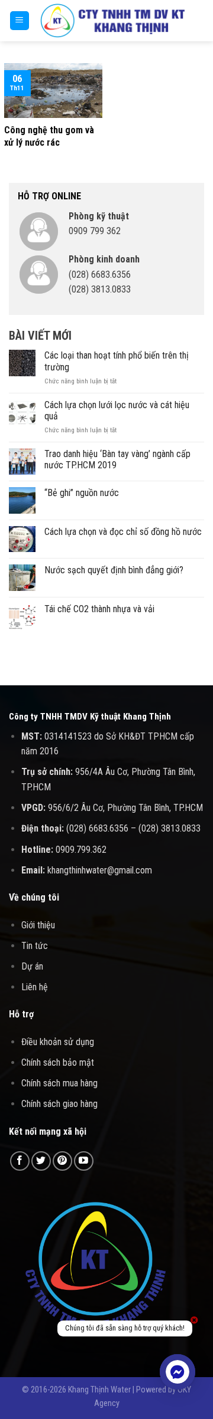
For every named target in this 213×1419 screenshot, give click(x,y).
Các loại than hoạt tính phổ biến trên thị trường (116, 361)
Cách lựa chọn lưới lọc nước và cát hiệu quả (116, 410)
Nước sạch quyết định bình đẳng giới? (113, 570)
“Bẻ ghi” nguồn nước (81, 492)
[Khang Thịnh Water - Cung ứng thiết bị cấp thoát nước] (112, 20)
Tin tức (34, 945)
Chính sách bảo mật (57, 1062)
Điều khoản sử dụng (57, 1041)
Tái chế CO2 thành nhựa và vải (99, 609)
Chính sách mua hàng (59, 1083)
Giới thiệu (38, 925)
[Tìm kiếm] (199, 20)
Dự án (32, 966)
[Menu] (20, 21)
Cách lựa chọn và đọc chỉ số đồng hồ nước (123, 531)
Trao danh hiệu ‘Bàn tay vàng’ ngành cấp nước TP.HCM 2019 (117, 459)
